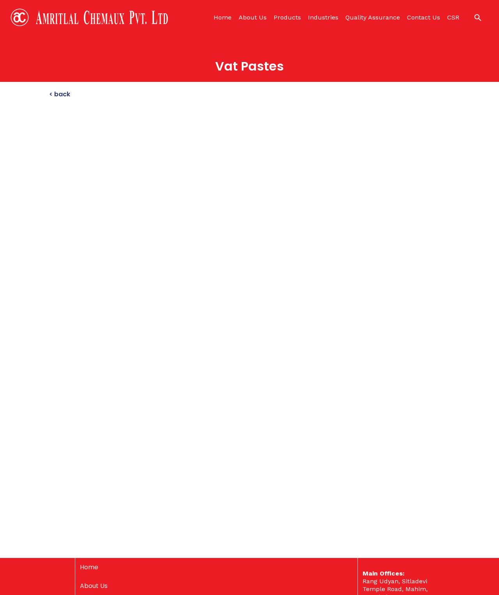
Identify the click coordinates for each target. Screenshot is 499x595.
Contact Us (423, 17)
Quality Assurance (372, 17)
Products (287, 17)
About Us (253, 17)
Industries (323, 17)
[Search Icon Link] (478, 18)
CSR (453, 17)
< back (59, 94)
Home (223, 17)
